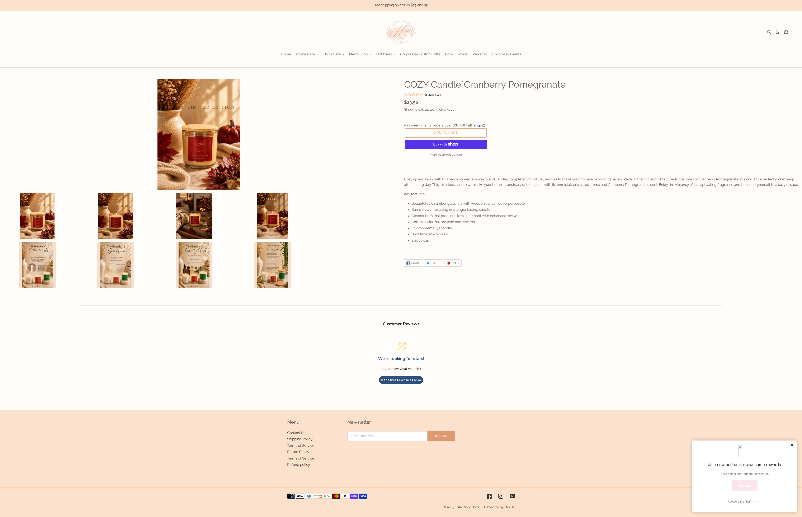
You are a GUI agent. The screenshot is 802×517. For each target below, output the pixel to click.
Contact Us (296, 433)
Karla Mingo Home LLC (470, 507)
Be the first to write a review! (401, 380)
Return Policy (298, 452)
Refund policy (298, 464)
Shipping (410, 109)
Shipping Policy (299, 439)
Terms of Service (300, 445)
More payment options (446, 154)
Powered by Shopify (501, 507)
